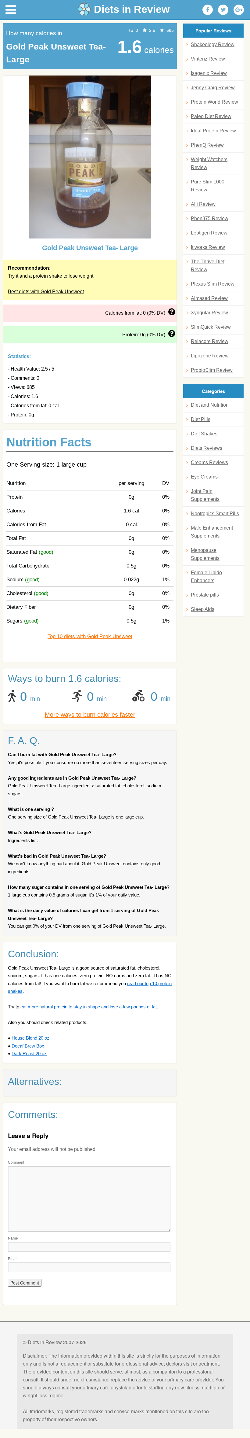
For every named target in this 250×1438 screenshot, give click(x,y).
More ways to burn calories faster (90, 714)
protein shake (47, 276)
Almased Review (209, 298)
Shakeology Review (212, 44)
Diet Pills (200, 419)
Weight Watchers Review (209, 163)
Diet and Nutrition (210, 405)
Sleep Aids (202, 609)
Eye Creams (204, 476)
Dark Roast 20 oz (29, 1053)
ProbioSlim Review (212, 370)
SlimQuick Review (211, 327)
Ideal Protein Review (213, 130)
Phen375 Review (209, 218)
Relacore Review (209, 341)
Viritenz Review (208, 58)
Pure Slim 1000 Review (207, 185)
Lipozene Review (210, 355)
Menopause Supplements (205, 554)
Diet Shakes (204, 433)
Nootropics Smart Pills (215, 513)
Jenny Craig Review (213, 87)
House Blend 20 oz (30, 1038)
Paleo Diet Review (211, 116)
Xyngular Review (209, 312)
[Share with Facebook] (207, 10)
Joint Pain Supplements (205, 495)
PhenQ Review (207, 145)
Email (12, 1258)
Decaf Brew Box (28, 1045)
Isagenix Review (209, 73)
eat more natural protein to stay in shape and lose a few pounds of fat (88, 1006)
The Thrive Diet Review (207, 265)
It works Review (208, 247)
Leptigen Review (209, 232)
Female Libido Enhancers (206, 576)
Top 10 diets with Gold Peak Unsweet (90, 636)
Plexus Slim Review (212, 283)
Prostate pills (205, 594)
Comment (16, 1162)
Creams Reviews (209, 462)
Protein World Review (214, 102)
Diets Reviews (206, 448)
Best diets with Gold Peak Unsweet (46, 291)
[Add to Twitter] (223, 10)
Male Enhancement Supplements (212, 531)
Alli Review (203, 204)
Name (13, 1237)
